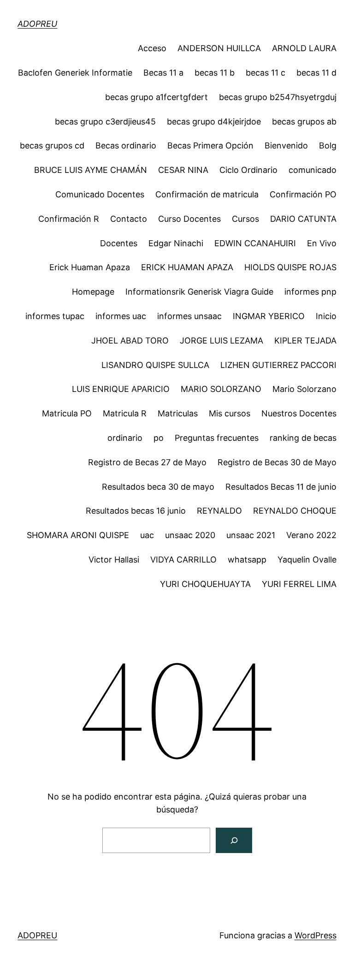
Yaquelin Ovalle (306, 559)
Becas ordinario (125, 145)
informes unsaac (189, 316)
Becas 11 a (163, 72)
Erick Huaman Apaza (89, 267)
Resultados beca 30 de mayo (158, 487)
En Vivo (321, 243)
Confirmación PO (303, 194)
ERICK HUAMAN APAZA (187, 267)
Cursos (245, 219)
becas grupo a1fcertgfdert (156, 97)
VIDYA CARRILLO (183, 559)
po (158, 438)
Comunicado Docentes (99, 194)
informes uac (120, 316)
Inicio (326, 316)
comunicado (312, 170)
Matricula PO (67, 413)
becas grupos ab (304, 121)
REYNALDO (219, 511)
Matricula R (125, 413)
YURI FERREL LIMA (299, 584)
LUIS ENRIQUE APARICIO (121, 389)
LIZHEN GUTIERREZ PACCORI (278, 365)
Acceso (152, 48)
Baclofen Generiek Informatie (75, 72)
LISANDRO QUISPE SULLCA (155, 365)
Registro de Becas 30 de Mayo (277, 462)
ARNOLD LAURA (304, 48)
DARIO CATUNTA (303, 219)
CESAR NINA (183, 170)
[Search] (234, 840)
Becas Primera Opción (210, 145)
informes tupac (54, 316)
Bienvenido (286, 145)
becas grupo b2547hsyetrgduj (277, 97)
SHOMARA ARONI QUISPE (78, 535)
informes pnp (310, 291)
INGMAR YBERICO (269, 316)
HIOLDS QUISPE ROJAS (290, 267)
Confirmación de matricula (207, 194)
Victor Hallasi (113, 559)
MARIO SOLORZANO (221, 389)
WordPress (315, 935)
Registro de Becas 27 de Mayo (147, 462)
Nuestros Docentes (298, 413)
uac (147, 535)
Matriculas (178, 413)
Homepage (93, 291)
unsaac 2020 (190, 535)
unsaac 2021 (250, 535)
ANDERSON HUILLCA (219, 48)
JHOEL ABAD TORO (130, 340)
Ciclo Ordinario (248, 170)
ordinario (124, 438)
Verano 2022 (311, 535)
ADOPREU (37, 24)
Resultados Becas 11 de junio (280, 487)
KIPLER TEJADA (305, 340)
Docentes (118, 243)
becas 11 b (215, 72)
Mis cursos (229, 413)
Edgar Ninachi (175, 243)
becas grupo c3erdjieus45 (105, 121)
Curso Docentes (189, 219)
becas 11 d (316, 72)
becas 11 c (265, 72)
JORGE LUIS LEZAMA (221, 340)
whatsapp (247, 559)
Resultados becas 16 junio (136, 511)
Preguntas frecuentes (217, 438)
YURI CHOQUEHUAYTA (205, 584)
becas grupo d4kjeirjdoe (214, 121)
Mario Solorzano (304, 389)
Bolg (327, 145)
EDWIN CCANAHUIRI (255, 243)
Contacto (128, 219)
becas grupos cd (52, 145)
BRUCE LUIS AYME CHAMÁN (90, 170)
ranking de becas (303, 438)
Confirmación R (68, 219)
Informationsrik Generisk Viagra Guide (199, 291)
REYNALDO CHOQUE (294, 511)
